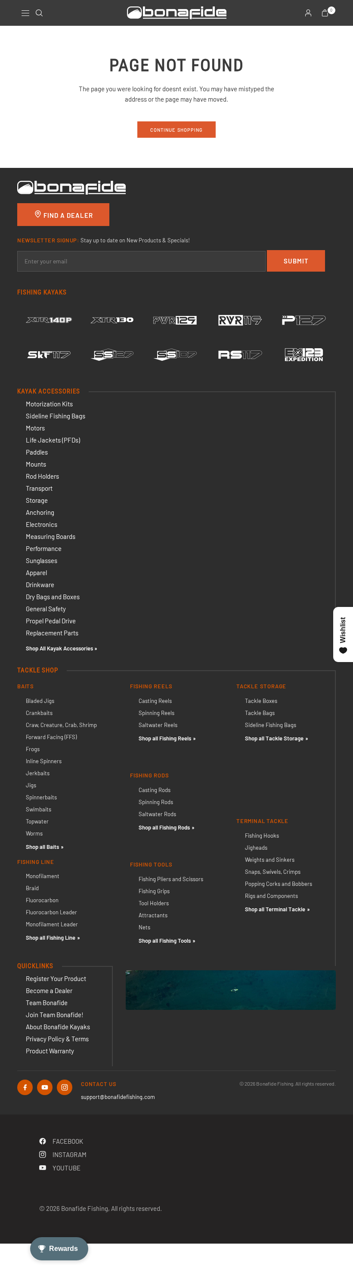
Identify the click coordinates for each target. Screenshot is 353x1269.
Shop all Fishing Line (50, 937)
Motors (35, 428)
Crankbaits (39, 712)
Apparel (36, 572)
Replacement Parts (52, 633)
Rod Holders (42, 476)
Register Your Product (56, 978)
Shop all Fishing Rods (164, 827)
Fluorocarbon (42, 900)
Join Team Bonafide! (55, 1014)
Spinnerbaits (41, 797)
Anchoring (40, 512)
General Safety (46, 609)
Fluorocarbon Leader (51, 912)
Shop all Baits (42, 846)
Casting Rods (154, 789)
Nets (144, 927)
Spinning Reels (156, 712)
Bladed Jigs (40, 700)
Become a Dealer (49, 990)
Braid (32, 888)
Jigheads (256, 847)
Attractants (153, 915)
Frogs (33, 749)
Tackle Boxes (261, 700)
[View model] (49, 320)
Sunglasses (41, 560)
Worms (34, 833)
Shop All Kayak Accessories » (61, 648)
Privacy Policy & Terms (57, 1039)
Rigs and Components (271, 895)
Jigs (31, 785)
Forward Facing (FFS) (51, 737)
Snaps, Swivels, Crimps (272, 871)
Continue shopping (176, 130)
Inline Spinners (44, 761)
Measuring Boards (50, 536)
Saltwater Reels (158, 724)
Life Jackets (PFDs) (53, 440)
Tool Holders (154, 903)
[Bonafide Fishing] (71, 187)
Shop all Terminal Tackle (275, 909)
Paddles (37, 452)
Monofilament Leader (52, 924)
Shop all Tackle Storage (274, 738)
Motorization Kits (49, 404)
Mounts (36, 464)
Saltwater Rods (157, 814)
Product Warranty (50, 1051)
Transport (39, 488)
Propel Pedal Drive (51, 621)
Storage (37, 500)
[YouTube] (45, 1087)
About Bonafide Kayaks (58, 1027)
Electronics (41, 524)
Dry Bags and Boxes (53, 596)
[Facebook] (25, 1087)
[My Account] (308, 13)
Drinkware (40, 584)
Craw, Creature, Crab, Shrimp (61, 724)
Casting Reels (155, 700)
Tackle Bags (260, 712)
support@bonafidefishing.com (118, 1096)
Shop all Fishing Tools (165, 940)
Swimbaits (38, 809)
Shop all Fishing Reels (165, 738)
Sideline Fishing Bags (55, 416)
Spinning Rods (156, 802)
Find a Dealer (67, 215)
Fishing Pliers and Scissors (171, 879)
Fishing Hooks (262, 835)
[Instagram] (64, 1087)
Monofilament (42, 876)
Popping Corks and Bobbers (278, 883)
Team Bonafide (47, 1002)
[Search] (39, 13)
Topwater (37, 821)
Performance (44, 548)
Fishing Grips (154, 891)
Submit (296, 261)
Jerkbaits (38, 773)
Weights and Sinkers (269, 859)
